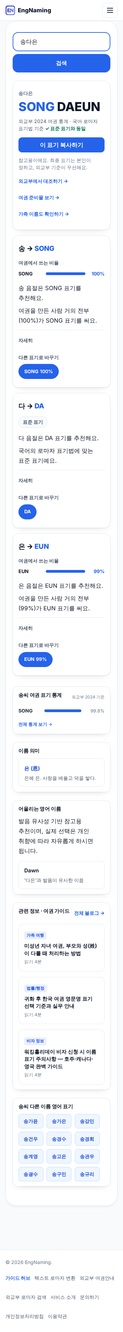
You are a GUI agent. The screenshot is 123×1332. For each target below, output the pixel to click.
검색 (61, 62)
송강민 (87, 1121)
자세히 (25, 340)
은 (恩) (32, 768)
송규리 (87, 1174)
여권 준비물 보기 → (38, 197)
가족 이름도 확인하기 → (43, 214)
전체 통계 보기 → (35, 724)
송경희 (87, 1139)
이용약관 (57, 1316)
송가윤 (31, 1121)
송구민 (59, 1174)
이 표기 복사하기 (61, 144)
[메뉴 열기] (110, 10)
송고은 (59, 1156)
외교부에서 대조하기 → (43, 181)
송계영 (31, 1156)
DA (27, 511)
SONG (38, 371)
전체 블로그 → (89, 913)
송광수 (31, 1174)
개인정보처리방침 (24, 1316)
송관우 (87, 1156)
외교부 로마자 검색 (25, 1297)
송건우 (31, 1139)
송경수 (59, 1139)
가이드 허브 (17, 1278)
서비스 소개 (63, 1297)
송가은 (59, 1121)
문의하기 (89, 1297)
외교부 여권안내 (97, 1278)
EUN (35, 659)
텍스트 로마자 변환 (55, 1278)
